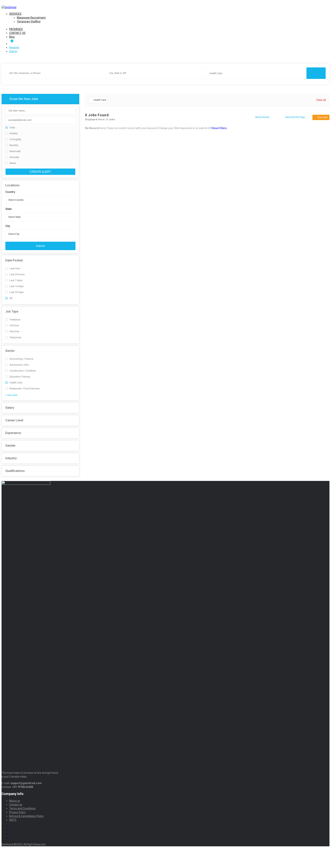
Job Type (11, 311)
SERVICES (15, 13)
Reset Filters (219, 128)
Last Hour (15, 268)
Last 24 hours (17, 274)
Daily (12, 127)
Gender (10, 445)
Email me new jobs (23, 99)
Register (14, 47)
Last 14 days (17, 286)
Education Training (20, 376)
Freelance (15, 319)
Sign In (13, 51)
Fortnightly (15, 139)
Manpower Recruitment (31, 17)
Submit (40, 245)
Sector (10, 351)
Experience (13, 433)
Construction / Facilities (23, 370)
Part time (14, 331)
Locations (12, 185)
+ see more (11, 395)
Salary (9, 407)
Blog (12, 36)
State (8, 209)
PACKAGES (16, 29)
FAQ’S (12, 819)
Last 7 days (16, 280)
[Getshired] (9, 7)
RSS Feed (323, 117)
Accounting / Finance (21, 358)
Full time (14, 325)
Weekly (14, 133)
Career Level (14, 420)
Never (13, 163)
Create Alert (40, 171)
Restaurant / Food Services (24, 388)
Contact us (15, 804)
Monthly (14, 145)
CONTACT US (17, 32)
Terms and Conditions (22, 808)
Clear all (321, 100)
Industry (11, 458)
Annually (14, 157)
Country (10, 192)
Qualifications (15, 471)
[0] (10, 43)
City (7, 226)
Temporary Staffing (28, 21)
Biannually (15, 151)
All (11, 298)
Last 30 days (17, 292)
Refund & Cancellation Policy (26, 816)
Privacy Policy (17, 812)
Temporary (15, 337)
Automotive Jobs (19, 364)
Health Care (16, 382)
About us (14, 800)
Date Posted (14, 260)
